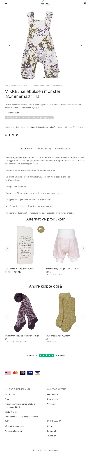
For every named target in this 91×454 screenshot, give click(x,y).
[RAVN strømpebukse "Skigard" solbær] (25, 312)
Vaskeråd (51, 404)
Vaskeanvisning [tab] (43, 148)
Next (81, 45)
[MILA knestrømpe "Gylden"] (66, 312)
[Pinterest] (17, 135)
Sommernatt (78, 127)
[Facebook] (9, 135)
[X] (13, 135)
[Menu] (6, 3)
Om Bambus (52, 394)
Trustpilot (51, 436)
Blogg (49, 426)
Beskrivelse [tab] (26, 148)
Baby (33, 127)
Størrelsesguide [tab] (63, 148)
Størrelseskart (13, 113)
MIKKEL (53, 127)
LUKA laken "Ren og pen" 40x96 (19, 268)
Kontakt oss (10, 394)
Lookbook (51, 431)
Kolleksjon (14, 86)
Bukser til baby (42, 127)
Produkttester (53, 399)
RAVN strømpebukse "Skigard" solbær (22, 336)
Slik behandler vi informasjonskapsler (21, 417)
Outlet (23, 86)
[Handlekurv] (85, 3)
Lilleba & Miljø (11, 412)
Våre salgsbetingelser (14, 426)
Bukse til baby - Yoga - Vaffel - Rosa (62, 268)
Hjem (7, 86)
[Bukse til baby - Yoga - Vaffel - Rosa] (66, 245)
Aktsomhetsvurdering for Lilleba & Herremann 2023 (20, 405)
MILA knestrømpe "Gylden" (58, 336)
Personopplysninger (13, 431)
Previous (9, 45)
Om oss (8, 399)
